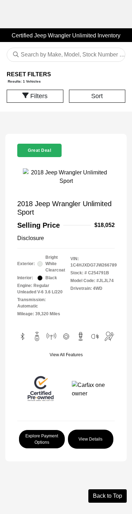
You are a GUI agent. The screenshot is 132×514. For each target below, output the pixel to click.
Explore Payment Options (41, 439)
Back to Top (107, 496)
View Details (90, 439)
